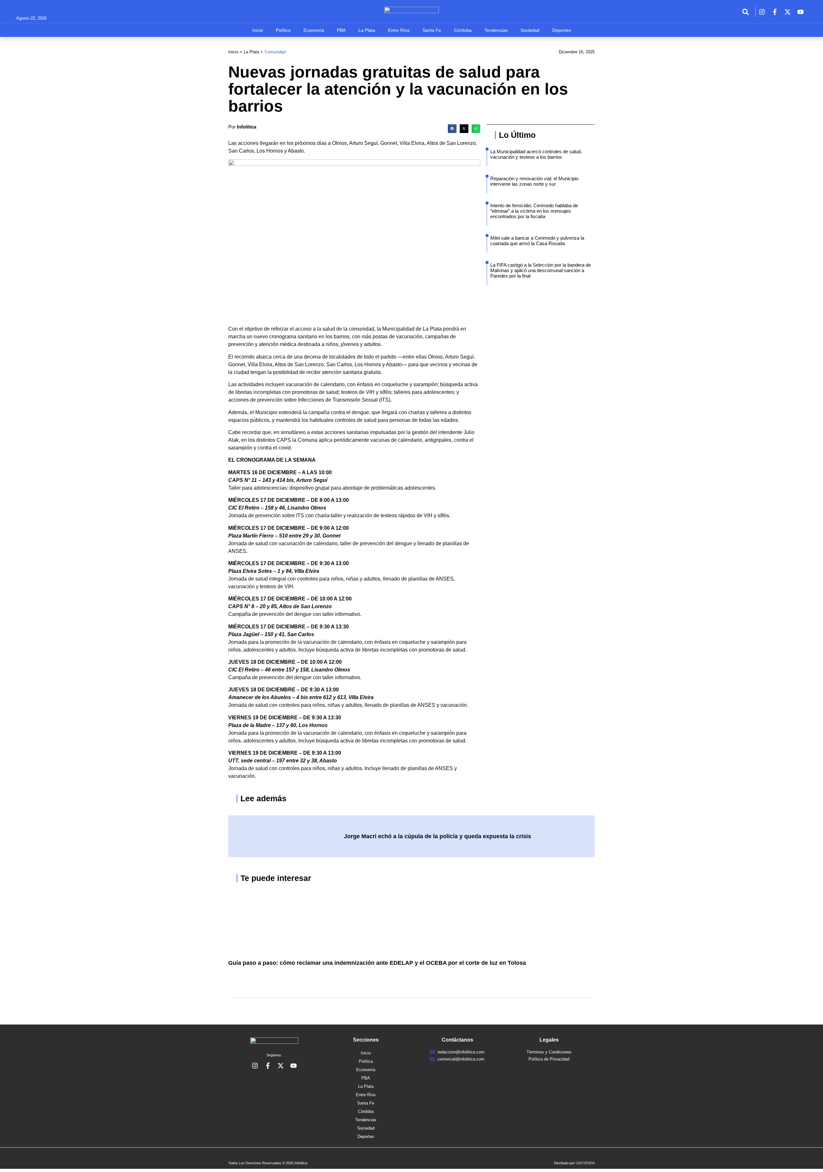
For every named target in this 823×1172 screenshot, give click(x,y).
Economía (313, 30)
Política (283, 30)
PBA (341, 30)
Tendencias (496, 30)
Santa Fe (431, 30)
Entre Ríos (399, 30)
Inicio (257, 30)
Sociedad (529, 30)
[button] (452, 128)
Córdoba (463, 30)
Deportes (561, 30)
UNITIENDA (585, 1163)
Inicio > (235, 51)
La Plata (366, 30)
